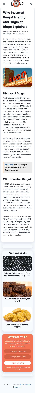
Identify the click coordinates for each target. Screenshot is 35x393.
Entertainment (7, 33)
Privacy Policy (25, 384)
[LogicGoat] (17, 4)
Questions (21, 33)
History (15, 33)
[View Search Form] (31, 4)
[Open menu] (4, 3)
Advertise (17, 387)
